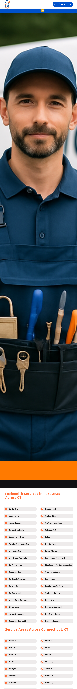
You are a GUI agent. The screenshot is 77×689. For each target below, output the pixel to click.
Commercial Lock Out (17, 572)
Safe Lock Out (50, 530)
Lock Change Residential (18, 558)
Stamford (12, 683)
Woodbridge (49, 641)
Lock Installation (15, 551)
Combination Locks (52, 572)
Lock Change (50, 579)
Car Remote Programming (18, 579)
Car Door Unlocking (16, 593)
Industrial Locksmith (52, 614)
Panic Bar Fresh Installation (19, 544)
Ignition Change (51, 551)
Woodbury (12, 641)
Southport (49, 676)
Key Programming (15, 565)
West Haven (13, 662)
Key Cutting (49, 600)
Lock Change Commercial (55, 558)
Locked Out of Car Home (18, 600)
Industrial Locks (15, 523)
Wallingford (13, 669)
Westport (12, 655)
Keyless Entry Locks (16, 530)
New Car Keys (50, 544)
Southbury (49, 683)
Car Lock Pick (50, 516)
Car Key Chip (13, 509)
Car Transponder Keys (53, 523)
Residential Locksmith (53, 621)
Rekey (47, 537)
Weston (48, 655)
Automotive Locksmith (17, 614)
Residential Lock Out (16, 537)
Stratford (12, 676)
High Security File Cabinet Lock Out (58, 565)
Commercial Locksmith (17, 621)
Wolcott (12, 648)
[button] (42, 10)
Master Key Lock (15, 516)
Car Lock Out (13, 586)
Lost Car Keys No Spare (54, 586)
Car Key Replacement (53, 593)
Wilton (47, 648)
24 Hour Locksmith (16, 607)
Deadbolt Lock (50, 509)
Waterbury (49, 662)
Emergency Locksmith (53, 607)
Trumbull (48, 669)
